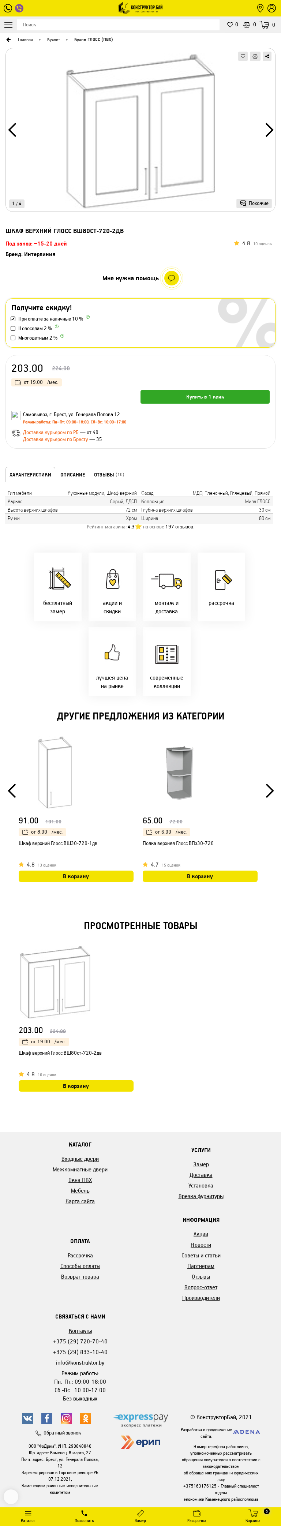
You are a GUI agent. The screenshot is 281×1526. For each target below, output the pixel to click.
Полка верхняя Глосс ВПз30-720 (178, 843)
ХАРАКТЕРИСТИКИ (30, 474)
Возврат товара (80, 1276)
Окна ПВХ (80, 1180)
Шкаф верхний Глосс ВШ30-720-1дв (58, 843)
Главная (25, 39)
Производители (201, 1297)
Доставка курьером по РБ (51, 432)
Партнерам (200, 1266)
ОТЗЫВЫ (109, 474)
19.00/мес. (41, 382)
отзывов (179, 527)
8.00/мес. (47, 832)
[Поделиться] (267, 56)
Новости (201, 1244)
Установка (200, 1185)
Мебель (80, 1190)
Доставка (201, 1174)
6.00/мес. (171, 832)
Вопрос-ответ (200, 1287)
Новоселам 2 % (35, 328)
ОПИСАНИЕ (72, 474)
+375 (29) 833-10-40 (80, 1352)
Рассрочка (80, 1255)
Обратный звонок (62, 1433)
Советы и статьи (201, 1255)
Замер (201, 1164)
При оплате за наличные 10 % (50, 319)
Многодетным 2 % (37, 338)
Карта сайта (80, 1201)
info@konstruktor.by (80, 1362)
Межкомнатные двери (80, 1169)
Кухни (52, 39)
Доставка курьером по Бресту (56, 439)
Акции (201, 1234)
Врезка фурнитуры (201, 1196)
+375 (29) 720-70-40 (80, 1341)
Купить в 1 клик (205, 396)
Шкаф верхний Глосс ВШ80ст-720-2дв (60, 1053)
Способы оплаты (80, 1266)
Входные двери (80, 1158)
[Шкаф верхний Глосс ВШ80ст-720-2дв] (140, 132)
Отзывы (201, 1276)
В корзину (76, 876)
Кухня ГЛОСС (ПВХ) (93, 39)
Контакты (80, 1330)
